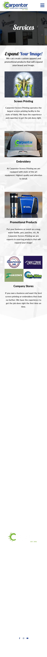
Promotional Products (23, 222)
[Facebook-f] (19, 638)
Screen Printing (23, 101)
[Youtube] (27, 638)
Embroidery (23, 161)
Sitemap (32, 651)
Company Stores (23, 286)
